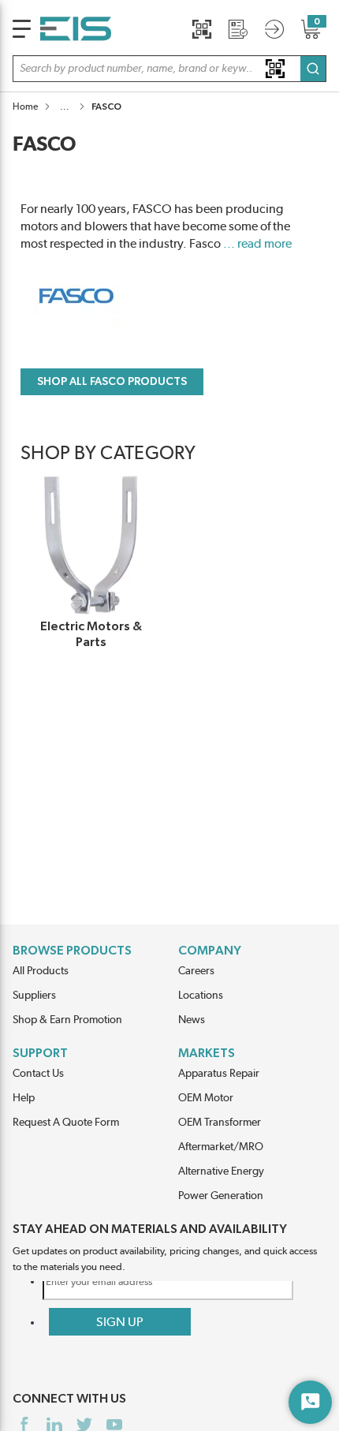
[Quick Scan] (202, 29)
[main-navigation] (22, 29)
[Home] (75, 29)
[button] (169, 68)
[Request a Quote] (238, 29)
